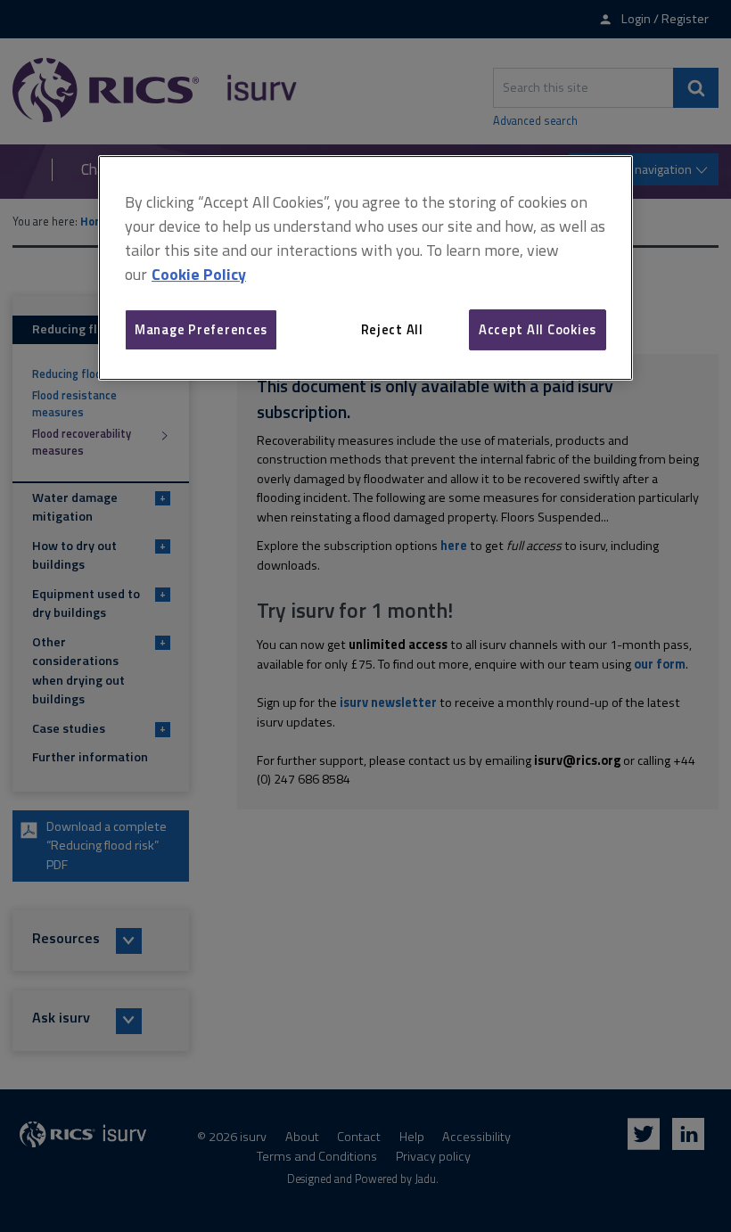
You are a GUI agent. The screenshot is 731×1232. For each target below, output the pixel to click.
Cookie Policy (199, 274)
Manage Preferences (201, 329)
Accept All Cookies (537, 329)
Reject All (392, 329)
